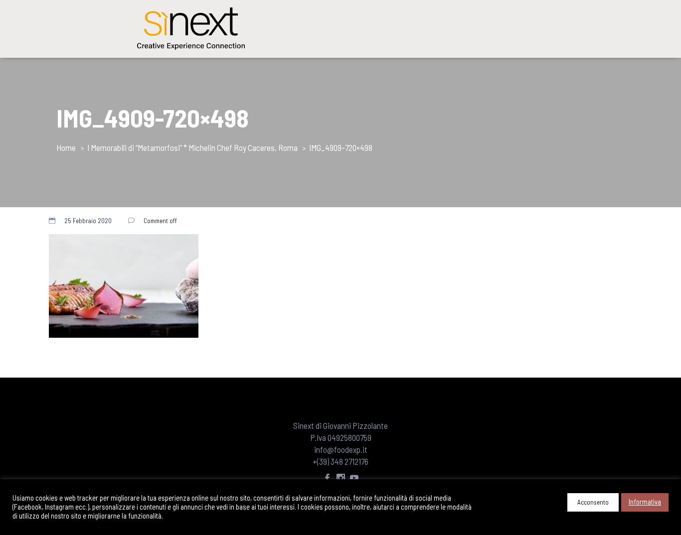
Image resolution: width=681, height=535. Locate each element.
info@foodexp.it (340, 449)
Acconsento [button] (593, 502)
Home (66, 147)
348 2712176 (349, 461)
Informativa (645, 501)
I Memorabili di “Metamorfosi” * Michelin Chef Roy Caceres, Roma (192, 147)
